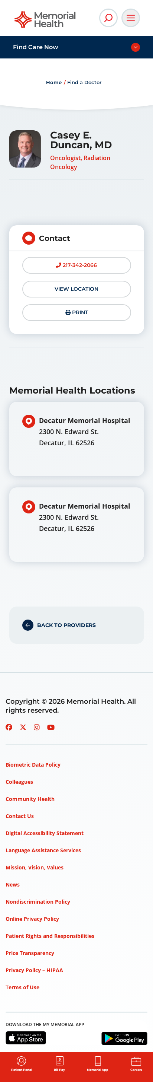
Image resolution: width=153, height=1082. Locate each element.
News (13, 884)
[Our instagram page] (37, 727)
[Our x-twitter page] (23, 727)
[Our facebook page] (9, 727)
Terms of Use (22, 987)
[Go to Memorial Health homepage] (45, 22)
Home (54, 82)
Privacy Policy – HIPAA (34, 970)
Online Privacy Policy (32, 918)
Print (79, 312)
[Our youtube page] (51, 727)
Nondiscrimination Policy (38, 901)
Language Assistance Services (43, 850)
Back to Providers (66, 625)
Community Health (30, 798)
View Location (76, 289)
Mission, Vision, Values (35, 867)
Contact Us (20, 816)
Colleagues (19, 781)
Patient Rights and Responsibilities (50, 935)
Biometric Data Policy (33, 764)
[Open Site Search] (108, 18)
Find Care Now (35, 47)
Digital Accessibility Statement (45, 833)
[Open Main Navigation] (130, 18)
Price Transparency (30, 953)
